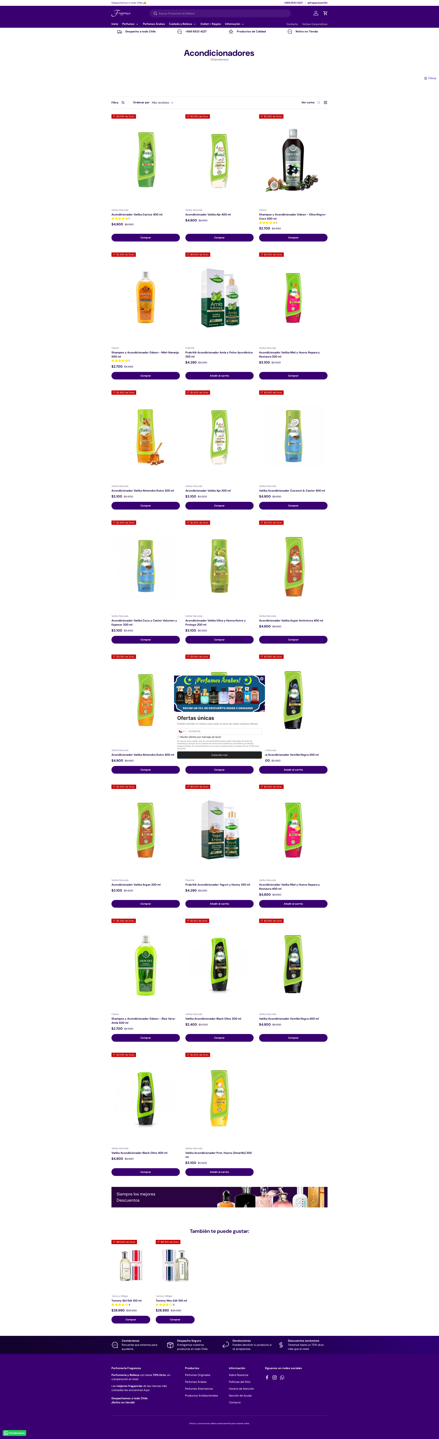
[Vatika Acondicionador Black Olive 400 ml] (145, 1098)
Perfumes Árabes (154, 24)
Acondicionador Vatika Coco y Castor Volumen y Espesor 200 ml (144, 622)
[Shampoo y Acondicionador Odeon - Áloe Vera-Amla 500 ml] (145, 964)
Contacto (292, 24)
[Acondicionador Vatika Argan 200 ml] (145, 830)
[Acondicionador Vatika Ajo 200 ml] (219, 436)
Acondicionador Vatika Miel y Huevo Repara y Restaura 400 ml (289, 887)
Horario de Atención (241, 1388)
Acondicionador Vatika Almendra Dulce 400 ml (142, 755)
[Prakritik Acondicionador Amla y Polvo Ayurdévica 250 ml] (219, 298)
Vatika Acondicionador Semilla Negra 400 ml (289, 1018)
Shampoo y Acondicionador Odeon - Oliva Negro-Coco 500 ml (292, 216)
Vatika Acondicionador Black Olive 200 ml (213, 1018)
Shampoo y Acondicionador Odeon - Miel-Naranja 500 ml (145, 354)
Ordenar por (141, 102)
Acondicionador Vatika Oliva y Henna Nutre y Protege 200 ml (215, 622)
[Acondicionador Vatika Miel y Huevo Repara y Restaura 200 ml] (293, 298)
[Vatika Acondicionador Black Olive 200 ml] (219, 964)
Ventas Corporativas (315, 24)
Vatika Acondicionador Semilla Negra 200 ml (289, 755)
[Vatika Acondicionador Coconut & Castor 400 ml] (293, 436)
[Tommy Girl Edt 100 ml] (130, 1266)
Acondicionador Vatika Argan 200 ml (136, 884)
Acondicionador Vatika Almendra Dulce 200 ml (142, 490)
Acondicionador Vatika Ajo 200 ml (208, 490)
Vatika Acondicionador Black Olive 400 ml (139, 1153)
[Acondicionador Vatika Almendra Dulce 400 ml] (145, 700)
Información (232, 24)
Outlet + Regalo (210, 24)
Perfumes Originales (197, 1375)
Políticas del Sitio (239, 1382)
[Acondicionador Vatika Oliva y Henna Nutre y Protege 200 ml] (219, 566)
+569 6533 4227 (293, 2)
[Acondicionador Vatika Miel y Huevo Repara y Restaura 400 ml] (293, 830)
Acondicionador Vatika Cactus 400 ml (136, 214)
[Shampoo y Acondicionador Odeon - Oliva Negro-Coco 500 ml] (293, 159)
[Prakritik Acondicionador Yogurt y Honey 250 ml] (219, 830)
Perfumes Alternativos (199, 1388)
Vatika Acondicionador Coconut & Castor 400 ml (292, 490)
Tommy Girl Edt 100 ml (126, 1300)
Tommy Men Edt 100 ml (171, 1300)
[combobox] (220, 13)
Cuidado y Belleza (180, 24)
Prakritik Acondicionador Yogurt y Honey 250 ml (217, 884)
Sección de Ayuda (240, 1395)
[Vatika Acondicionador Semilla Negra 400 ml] (293, 964)
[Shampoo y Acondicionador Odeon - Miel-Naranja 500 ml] (145, 298)
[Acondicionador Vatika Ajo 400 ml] (219, 159)
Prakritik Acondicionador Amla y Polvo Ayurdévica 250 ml (219, 354)
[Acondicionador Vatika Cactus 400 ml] (145, 159)
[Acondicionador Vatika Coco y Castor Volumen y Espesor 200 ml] (145, 566)
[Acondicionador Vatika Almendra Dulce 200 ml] (145, 436)
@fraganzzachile (317, 2)
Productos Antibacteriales (201, 1395)
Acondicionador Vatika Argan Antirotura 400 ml (291, 620)
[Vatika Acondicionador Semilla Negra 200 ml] (293, 700)
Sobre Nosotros (238, 1375)
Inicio (114, 24)
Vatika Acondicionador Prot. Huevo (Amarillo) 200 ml (218, 1155)
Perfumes (128, 24)
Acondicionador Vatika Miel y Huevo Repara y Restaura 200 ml (289, 354)
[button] (325, 13)
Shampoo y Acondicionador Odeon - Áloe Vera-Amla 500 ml (143, 1021)
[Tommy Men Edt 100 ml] (175, 1266)
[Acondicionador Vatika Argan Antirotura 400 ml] (293, 566)
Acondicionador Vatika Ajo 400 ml (208, 214)
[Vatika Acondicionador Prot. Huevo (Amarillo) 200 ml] (219, 1098)
